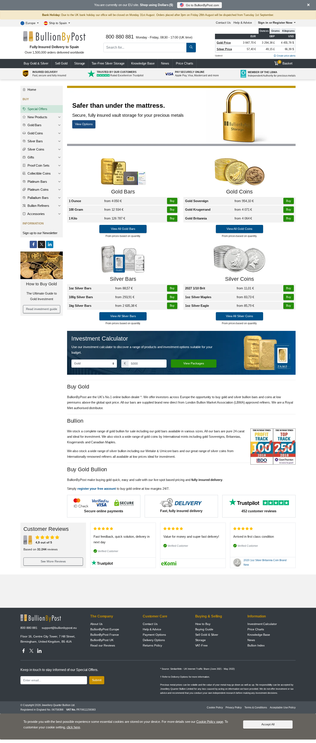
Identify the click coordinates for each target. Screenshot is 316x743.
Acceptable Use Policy (283, 707)
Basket (286, 63)
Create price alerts (286, 55)
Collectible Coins (39, 173)
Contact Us (150, 624)
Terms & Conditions (255, 707)
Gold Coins (239, 192)
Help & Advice (242, 22)
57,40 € (251, 49)
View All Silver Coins (239, 316)
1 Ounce (75, 201)
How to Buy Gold (41, 284)
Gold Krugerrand (197, 209)
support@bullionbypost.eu (59, 627)
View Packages (193, 363)
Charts (184, 63)
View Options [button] (84, 124)
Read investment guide (41, 309)
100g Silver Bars (81, 297)
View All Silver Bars (123, 316)
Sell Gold (61, 63)
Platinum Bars (37, 181)
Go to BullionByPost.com (202, 5)
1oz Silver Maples (198, 297)
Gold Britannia (196, 218)
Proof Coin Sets (38, 165)
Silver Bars (123, 279)
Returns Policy (152, 645)
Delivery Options (154, 640)
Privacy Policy (233, 707)
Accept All (268, 724)
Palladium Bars (38, 198)
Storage (79, 63)
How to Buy (202, 624)
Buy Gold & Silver (36, 63)
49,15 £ (270, 49)
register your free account (96, 488)
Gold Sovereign (196, 201)
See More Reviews (53, 561)
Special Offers (37, 109)
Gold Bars (123, 192)
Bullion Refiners (38, 205)
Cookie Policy (215, 707)
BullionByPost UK (102, 640)
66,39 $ (289, 49)
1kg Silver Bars (80, 305)
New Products (37, 117)
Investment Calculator (262, 624)
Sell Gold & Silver (206, 634)
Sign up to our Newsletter (40, 233)
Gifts (30, 157)
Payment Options (154, 634)
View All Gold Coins (239, 228)
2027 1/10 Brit (195, 288)
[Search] (191, 47)
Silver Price (224, 49)
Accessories (36, 214)
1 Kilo (73, 218)
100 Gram (76, 209)
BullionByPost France (104, 634)
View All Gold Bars (123, 228)
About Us (96, 624)
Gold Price (224, 42)
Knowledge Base (143, 63)
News (165, 63)
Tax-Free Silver (108, 63)
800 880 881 (28, 627)
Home (31, 89)
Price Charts (255, 629)
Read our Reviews (102, 645)
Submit (96, 680)
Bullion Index (256, 645)
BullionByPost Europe (104, 629)
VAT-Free (201, 645)
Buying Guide (204, 629)
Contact (223, 22)
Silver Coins (239, 279)
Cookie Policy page (209, 721)
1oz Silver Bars (80, 288)
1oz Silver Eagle (197, 305)
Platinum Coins (38, 189)
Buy (172, 201)
